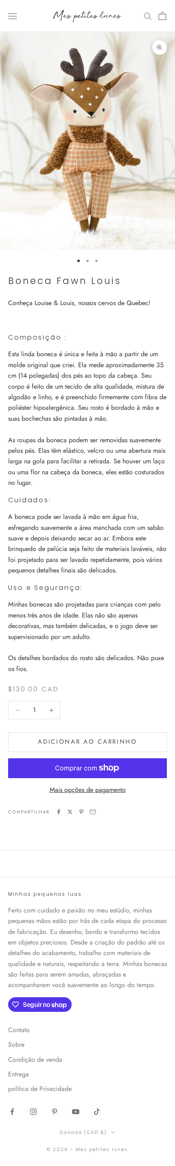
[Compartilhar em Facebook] (58, 812)
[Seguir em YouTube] (76, 1112)
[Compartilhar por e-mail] (93, 812)
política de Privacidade (40, 1088)
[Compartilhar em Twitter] (70, 812)
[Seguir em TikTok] (97, 1112)
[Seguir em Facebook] (12, 1112)
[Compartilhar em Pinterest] (81, 812)
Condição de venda (35, 1059)
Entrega (18, 1074)
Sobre (16, 1044)
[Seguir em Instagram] (33, 1112)
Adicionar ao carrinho (87, 741)
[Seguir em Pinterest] (54, 1112)
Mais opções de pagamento (88, 789)
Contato (19, 1030)
